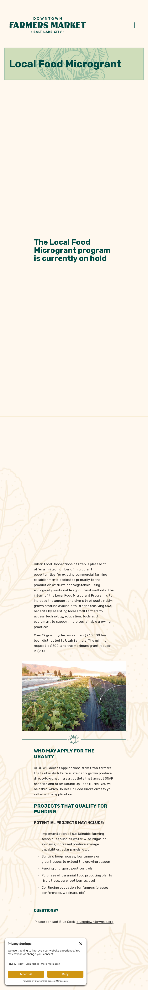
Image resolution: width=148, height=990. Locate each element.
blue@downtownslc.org (95, 922)
